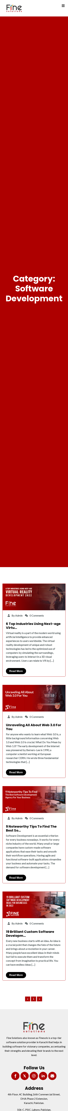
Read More (16, 671)
